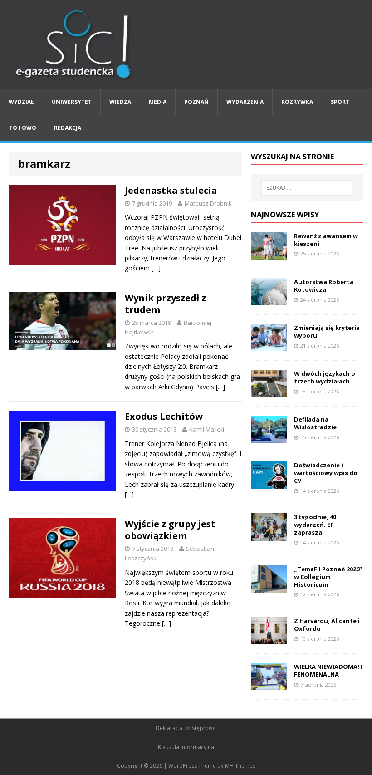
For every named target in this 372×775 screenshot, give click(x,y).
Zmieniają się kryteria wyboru (327, 331)
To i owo (22, 128)
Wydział (21, 102)
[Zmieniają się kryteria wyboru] (269, 346)
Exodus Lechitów (164, 416)
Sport (340, 102)
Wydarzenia (245, 102)
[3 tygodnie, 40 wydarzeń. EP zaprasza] (269, 535)
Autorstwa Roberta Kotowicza (323, 286)
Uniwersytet (72, 102)
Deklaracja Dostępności (186, 728)
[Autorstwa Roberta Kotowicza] (269, 299)
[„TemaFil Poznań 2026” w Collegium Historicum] (269, 587)
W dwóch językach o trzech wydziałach (324, 377)
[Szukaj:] (306, 188)
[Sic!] (186, 44)
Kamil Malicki (206, 429)
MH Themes (240, 766)
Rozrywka (297, 102)
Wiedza (120, 102)
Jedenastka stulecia (171, 190)
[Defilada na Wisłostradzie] (269, 437)
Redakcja (67, 128)
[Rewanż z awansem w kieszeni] (269, 254)
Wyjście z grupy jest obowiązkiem (170, 530)
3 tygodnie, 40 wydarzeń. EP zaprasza (315, 524)
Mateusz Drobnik (208, 203)
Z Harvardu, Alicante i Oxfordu (327, 625)
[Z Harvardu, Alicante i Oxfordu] (269, 639)
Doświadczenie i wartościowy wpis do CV (325, 473)
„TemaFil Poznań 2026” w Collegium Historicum (328, 577)
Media (157, 102)
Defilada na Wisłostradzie (315, 423)
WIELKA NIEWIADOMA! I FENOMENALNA (328, 670)
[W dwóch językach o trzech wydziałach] (269, 392)
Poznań (196, 102)
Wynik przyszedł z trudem (165, 304)
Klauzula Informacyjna (186, 747)
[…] (156, 268)
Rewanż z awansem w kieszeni (326, 240)
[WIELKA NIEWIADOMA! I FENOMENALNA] (269, 685)
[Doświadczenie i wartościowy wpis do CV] (269, 483)
